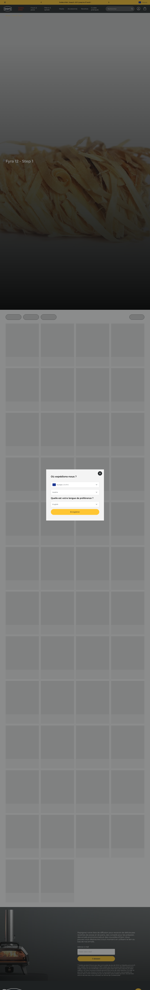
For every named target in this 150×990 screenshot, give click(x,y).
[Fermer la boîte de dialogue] (100, 473)
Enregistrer (75, 512)
